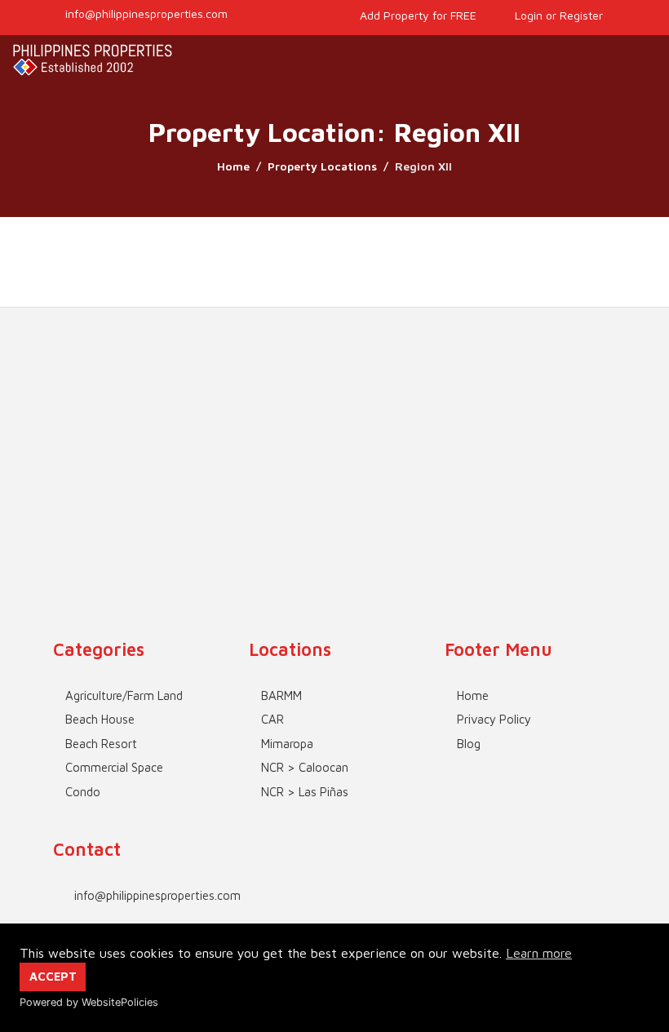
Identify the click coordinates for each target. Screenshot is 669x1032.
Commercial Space (114, 767)
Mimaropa (287, 744)
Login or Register (557, 15)
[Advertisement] (334, 422)
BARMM (281, 695)
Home (233, 166)
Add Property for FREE (416, 15)
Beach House (100, 719)
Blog (469, 744)
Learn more (539, 953)
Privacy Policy (494, 719)
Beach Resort (101, 744)
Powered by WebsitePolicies (89, 1002)
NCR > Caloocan (304, 767)
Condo (82, 792)
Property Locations (322, 166)
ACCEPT (53, 976)
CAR (272, 719)
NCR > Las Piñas (304, 792)
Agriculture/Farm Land (124, 695)
